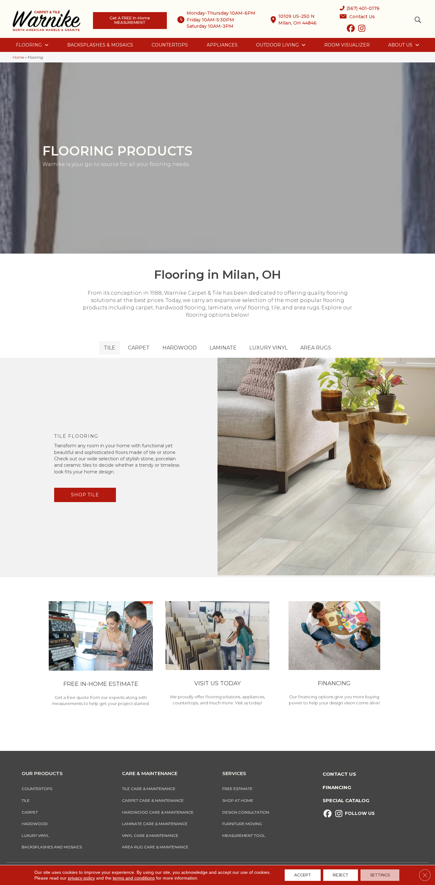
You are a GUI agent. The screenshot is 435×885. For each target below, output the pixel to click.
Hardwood (35, 823)
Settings (380, 875)
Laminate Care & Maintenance (155, 823)
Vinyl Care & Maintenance (150, 835)
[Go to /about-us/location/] (218, 654)
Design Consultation (245, 812)
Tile (26, 800)
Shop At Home (237, 800)
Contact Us (339, 774)
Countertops (37, 788)
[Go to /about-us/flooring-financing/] (334, 654)
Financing (337, 787)
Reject (340, 875)
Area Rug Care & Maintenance (155, 847)
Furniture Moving (243, 823)
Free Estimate (237, 788)
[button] (85, 495)
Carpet (30, 812)
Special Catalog (346, 800)
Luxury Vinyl (35, 835)
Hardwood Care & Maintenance (158, 812)
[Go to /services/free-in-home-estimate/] (101, 655)
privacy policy (81, 878)
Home (18, 57)
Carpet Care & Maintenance (153, 800)
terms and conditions (134, 878)
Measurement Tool (243, 835)
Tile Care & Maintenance (148, 788)
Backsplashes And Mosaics (52, 847)
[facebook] (351, 29)
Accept (302, 875)
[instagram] (362, 29)
